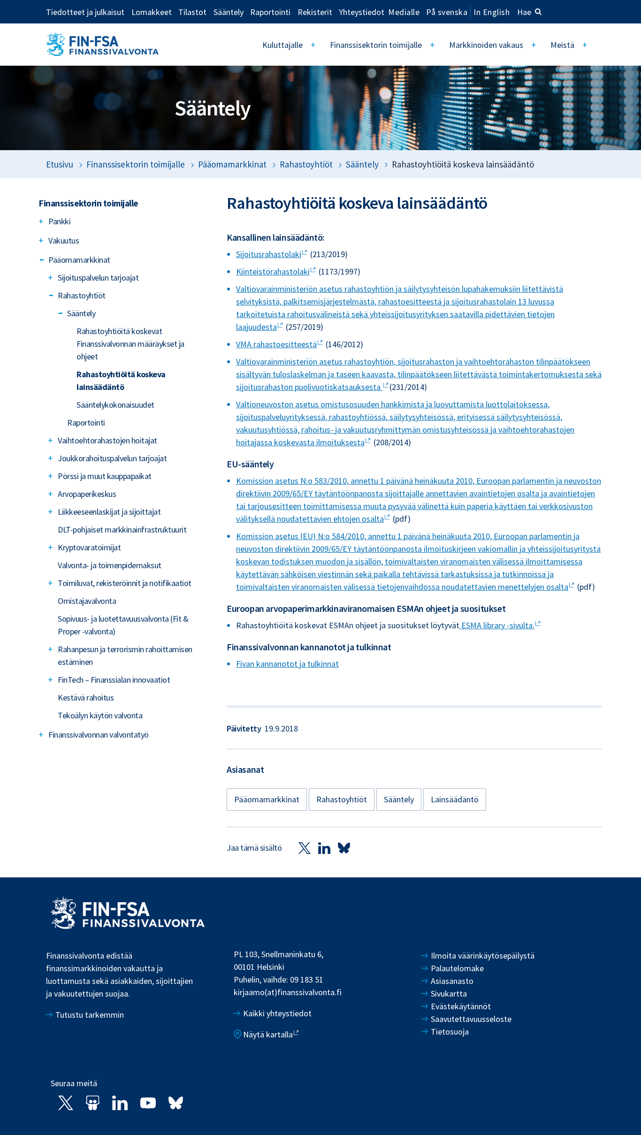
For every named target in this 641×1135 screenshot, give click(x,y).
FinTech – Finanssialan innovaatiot (114, 679)
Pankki (59, 221)
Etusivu (59, 164)
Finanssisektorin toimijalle (376, 44)
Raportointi (270, 12)
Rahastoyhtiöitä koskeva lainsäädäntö (121, 380)
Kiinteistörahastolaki (273, 271)
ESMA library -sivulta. (496, 625)
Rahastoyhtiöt (306, 164)
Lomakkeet (151, 12)
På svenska (446, 12)
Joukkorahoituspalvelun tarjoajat (112, 458)
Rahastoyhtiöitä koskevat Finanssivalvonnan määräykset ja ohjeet (130, 344)
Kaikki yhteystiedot (277, 1013)
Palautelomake (457, 968)
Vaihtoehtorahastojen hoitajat (107, 440)
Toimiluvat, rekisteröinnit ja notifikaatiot (124, 583)
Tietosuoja (450, 1031)
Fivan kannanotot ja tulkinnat (287, 663)
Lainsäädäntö (455, 799)
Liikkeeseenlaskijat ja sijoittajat (109, 511)
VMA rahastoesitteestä (276, 344)
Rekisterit (315, 12)
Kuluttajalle (282, 44)
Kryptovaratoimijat (89, 547)
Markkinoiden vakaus (486, 44)
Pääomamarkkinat (232, 164)
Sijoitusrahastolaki (268, 254)
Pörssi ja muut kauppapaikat (105, 476)
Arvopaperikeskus (87, 493)
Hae (524, 12)
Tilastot (192, 12)
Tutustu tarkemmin (89, 1014)
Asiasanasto (452, 980)
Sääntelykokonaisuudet (115, 404)
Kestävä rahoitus (86, 697)
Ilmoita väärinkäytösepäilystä (482, 955)
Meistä (562, 44)
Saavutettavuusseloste (471, 1018)
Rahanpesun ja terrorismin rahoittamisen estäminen (125, 655)
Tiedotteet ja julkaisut (85, 12)
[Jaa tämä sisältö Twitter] (304, 847)
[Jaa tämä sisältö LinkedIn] (324, 847)
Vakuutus (63, 240)
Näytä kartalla (268, 1034)
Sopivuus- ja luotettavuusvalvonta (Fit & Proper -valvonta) (123, 625)
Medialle (404, 12)
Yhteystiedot (361, 12)
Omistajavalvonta (87, 600)
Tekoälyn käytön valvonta (100, 715)
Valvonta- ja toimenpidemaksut (109, 565)
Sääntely (229, 12)
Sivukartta (449, 993)
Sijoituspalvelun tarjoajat (98, 277)
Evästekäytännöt (461, 1006)
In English (491, 12)
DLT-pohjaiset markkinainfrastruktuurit (122, 529)
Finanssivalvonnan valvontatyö (98, 734)
